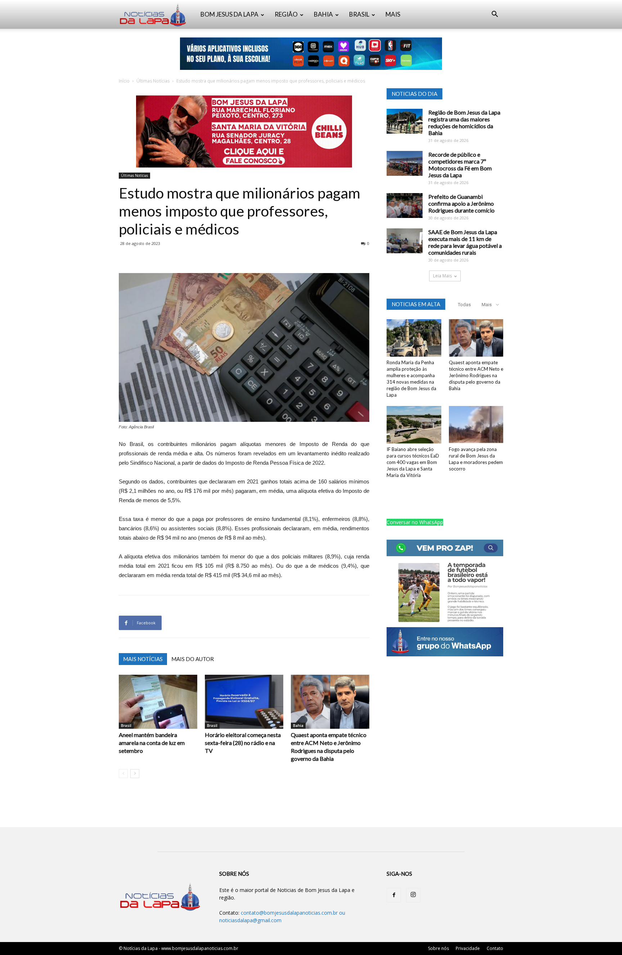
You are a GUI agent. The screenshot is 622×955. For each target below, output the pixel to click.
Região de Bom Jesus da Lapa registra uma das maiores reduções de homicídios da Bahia (464, 122)
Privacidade (468, 948)
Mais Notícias (143, 659)
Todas (464, 304)
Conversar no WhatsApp (415, 522)
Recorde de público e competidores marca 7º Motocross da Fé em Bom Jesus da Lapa (460, 164)
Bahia (298, 725)
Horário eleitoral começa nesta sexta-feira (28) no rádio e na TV (243, 742)
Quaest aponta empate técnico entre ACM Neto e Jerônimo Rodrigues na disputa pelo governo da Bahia (476, 375)
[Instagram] (413, 895)
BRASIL (359, 14)
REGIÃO (286, 14)
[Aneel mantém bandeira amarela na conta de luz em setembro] (158, 702)
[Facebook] (394, 895)
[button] (494, 15)
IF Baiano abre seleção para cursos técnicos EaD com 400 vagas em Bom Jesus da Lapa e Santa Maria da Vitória (413, 462)
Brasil (126, 725)
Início (124, 81)
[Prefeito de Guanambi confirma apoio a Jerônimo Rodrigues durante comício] (405, 205)
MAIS (393, 14)
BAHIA (323, 14)
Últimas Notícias (153, 81)
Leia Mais (442, 276)
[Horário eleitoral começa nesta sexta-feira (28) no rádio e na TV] (244, 702)
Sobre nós (438, 948)
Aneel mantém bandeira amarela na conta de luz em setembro (152, 742)
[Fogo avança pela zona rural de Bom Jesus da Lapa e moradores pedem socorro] (476, 424)
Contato (495, 948)
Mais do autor (192, 659)
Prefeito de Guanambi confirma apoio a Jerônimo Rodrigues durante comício (461, 203)
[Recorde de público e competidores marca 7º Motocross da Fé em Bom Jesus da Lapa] (405, 163)
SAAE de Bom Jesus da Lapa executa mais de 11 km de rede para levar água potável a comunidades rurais (465, 242)
